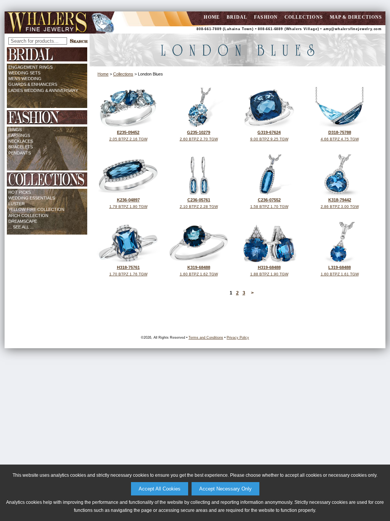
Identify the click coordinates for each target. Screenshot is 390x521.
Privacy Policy (238, 337)
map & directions (356, 17)
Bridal (237, 17)
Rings (15, 129)
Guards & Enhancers (32, 84)
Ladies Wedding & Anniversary (43, 90)
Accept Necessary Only (225, 489)
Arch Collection (28, 215)
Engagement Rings (30, 67)
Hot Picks (19, 192)
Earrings (19, 135)
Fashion (266, 17)
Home (103, 74)
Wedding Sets (24, 73)
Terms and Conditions (206, 337)
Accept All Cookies (160, 489)
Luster (16, 203)
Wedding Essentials (31, 198)
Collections (304, 17)
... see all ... (21, 227)
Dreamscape (22, 221)
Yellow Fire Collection (36, 209)
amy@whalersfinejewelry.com (352, 29)
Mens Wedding (25, 78)
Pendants (19, 153)
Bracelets (20, 147)
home (211, 17)
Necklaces (20, 141)
